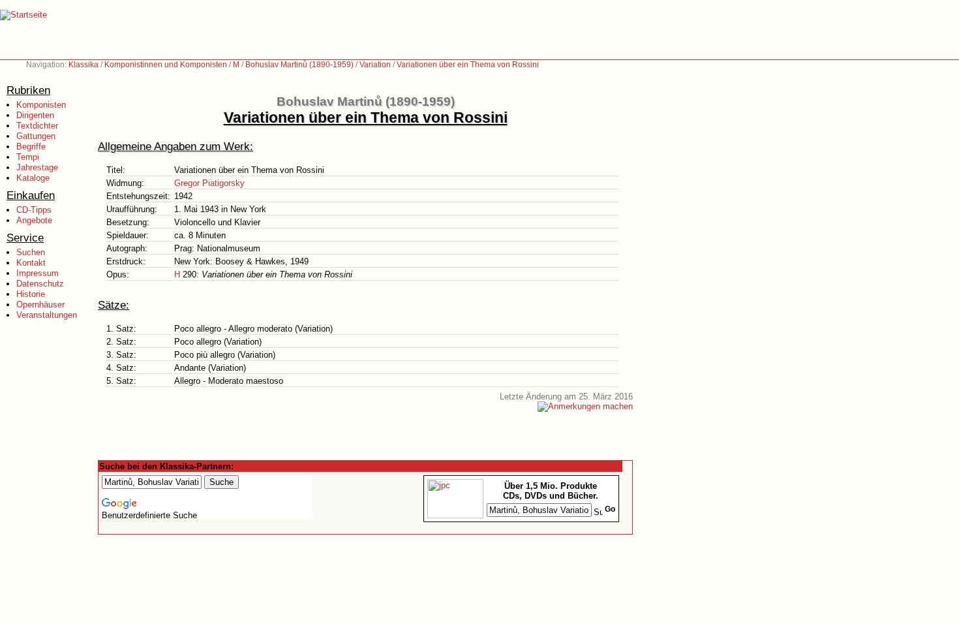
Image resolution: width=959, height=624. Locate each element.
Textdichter (37, 126)
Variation (375, 64)
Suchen (30, 252)
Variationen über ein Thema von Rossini (468, 64)
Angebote (34, 220)
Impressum (37, 273)
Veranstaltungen (46, 315)
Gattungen (35, 136)
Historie (30, 294)
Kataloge (33, 178)
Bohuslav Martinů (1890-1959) (299, 64)
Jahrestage (37, 167)
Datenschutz (40, 284)
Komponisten (41, 105)
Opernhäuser (40, 304)
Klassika (83, 64)
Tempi (27, 157)
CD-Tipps (34, 210)
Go (610, 509)
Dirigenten (35, 115)
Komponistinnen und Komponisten (165, 64)
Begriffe (31, 146)
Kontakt (31, 263)
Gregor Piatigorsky (209, 183)
